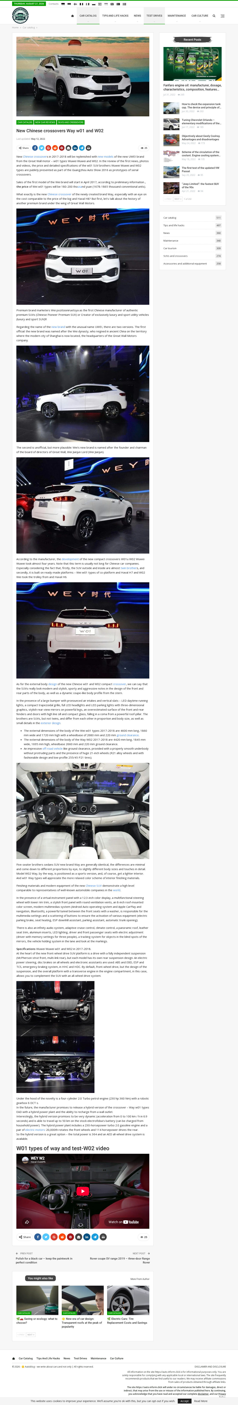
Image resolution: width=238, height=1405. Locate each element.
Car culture (200, 15)
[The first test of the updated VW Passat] (171, 172)
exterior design (50, 723)
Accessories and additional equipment (185, 263)
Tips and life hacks (115, 15)
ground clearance (128, 735)
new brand (58, 327)
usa (80, 186)
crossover (119, 684)
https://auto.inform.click (167, 1371)
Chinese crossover (35, 156)
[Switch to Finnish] (75, 4)
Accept (185, 1401)
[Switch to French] (81, 4)
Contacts (54, 3)
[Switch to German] (63, 4)
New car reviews (45, 122)
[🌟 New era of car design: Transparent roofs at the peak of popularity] (83, 1300)
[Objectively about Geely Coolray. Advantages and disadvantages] (171, 140)
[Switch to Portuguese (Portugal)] (118, 4)
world (116, 890)
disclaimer (203, 1393)
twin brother (129, 568)
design (52, 684)
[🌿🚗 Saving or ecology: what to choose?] (37, 1300)
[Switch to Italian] (87, 4)
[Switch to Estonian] (69, 4)
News (137, 15)
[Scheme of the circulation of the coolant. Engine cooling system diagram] (171, 156)
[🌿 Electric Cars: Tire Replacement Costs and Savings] (128, 1300)
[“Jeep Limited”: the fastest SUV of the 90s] (171, 188)
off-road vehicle (53, 748)
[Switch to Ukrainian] (106, 4)
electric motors (35, 1130)
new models (105, 156)
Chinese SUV (94, 885)
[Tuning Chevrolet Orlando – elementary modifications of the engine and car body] (171, 124)
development (70, 559)
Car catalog (88, 15)
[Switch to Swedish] (124, 4)
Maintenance (177, 15)
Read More (201, 1401)
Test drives (154, 15)
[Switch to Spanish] (100, 4)
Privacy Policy (222, 1395)
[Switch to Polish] (93, 4)
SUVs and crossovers (70, 122)
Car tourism (169, 248)
